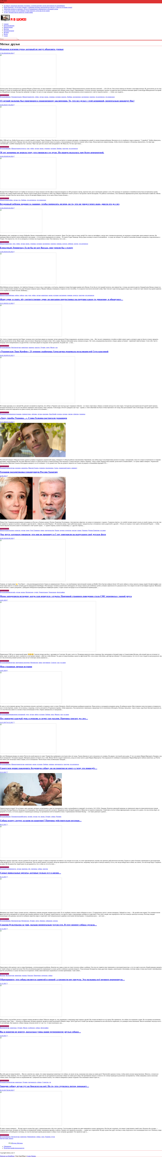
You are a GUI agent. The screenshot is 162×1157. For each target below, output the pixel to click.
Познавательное (9, 30)
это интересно (100, 97)
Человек (58, 816)
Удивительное (43, 592)
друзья (41, 97)
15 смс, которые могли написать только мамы (18, 12)
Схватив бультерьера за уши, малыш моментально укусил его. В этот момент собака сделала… (48, 925)
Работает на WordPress (7, 1156)
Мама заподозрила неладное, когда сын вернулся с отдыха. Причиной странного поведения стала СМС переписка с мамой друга (66, 596)
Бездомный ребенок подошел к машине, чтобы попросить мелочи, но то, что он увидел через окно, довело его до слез (59, 204)
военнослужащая (15, 414)
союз (42, 1137)
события (75, 414)
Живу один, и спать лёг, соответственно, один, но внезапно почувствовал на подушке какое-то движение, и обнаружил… (61, 299)
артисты (17, 530)
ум (50, 1082)
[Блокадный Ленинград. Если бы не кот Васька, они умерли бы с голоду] (28, 284)
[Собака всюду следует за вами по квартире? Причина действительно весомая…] (31, 857)
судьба (36, 592)
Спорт (6, 36)
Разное (57, 530)
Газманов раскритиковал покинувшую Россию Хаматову (29, 472)
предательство (49, 530)
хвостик (45, 869)
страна (79, 530)
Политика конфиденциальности (14, 1148)
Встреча (24, 816)
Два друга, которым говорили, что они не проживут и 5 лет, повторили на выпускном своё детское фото (53, 534)
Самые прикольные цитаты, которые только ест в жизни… (30, 873)
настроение (85, 97)
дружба (13, 592)
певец (42, 530)
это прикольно (110, 97)
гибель (22, 295)
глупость (23, 148)
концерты (24, 468)
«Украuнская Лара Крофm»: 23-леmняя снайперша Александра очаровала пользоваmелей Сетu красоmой (54, 351)
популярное (46, 662)
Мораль (57, 714)
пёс (29, 869)
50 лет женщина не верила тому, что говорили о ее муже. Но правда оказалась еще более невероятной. (52, 152)
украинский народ (65, 468)
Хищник (48, 1137)
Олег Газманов (35, 530)
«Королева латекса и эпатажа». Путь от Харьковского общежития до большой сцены (31, 9)
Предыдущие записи (6, 1138)
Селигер (53, 662)
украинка (82, 414)
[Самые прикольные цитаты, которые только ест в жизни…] (31, 909)
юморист (74, 468)
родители (68, 530)
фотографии (61, 592)
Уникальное (52, 592)
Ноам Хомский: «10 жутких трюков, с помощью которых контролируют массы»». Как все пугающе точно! (38, 7)
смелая (70, 414)
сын (58, 662)
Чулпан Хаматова (93, 530)
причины (34, 869)
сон (56, 347)
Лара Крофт (52, 414)
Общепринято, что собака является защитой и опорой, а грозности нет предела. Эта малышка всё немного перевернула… (62, 979)
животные (44, 295)
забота (36, 714)
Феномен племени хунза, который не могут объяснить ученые (32, 49)
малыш (24, 975)
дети (32, 97)
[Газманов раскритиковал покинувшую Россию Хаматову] (33, 519)
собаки (38, 1028)
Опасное (30, 975)
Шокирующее (8, 27)
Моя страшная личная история (16, 666)
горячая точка (26, 414)
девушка (34, 414)
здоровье (52, 97)
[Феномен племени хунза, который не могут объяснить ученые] (28, 85)
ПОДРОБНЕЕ (4, 95)
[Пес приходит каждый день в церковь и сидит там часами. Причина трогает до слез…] (28, 753)
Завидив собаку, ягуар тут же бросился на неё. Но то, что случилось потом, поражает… (44, 1086)
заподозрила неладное (22, 662)
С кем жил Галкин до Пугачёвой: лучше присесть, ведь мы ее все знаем (27, 11)
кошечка (31, 347)
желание (18, 468)
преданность (59, 764)
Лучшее (42, 347)
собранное (49, 921)
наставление (77, 97)
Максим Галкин (33, 468)
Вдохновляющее (9, 25)
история (58, 97)
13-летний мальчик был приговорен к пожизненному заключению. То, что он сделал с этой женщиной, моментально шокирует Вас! (67, 101)
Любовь (69, 97)
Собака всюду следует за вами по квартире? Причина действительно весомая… (41, 820)
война (17, 295)
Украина (84, 530)
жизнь (46, 97)
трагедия (65, 148)
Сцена (56, 468)
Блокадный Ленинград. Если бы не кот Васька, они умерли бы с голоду (36, 247)
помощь (59, 244)
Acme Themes (31, 1156)
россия (74, 530)
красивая (45, 414)
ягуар (53, 1137)
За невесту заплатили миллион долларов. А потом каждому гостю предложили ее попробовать (34, 5)
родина (59, 414)
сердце (76, 244)
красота (63, 97)
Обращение (7, 1146)
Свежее (6, 24)
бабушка (11, 295)
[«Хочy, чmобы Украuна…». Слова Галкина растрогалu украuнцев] (33, 456)
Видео (6, 34)
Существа (45, 1082)
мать (52, 714)
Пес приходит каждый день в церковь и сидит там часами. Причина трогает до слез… (44, 718)
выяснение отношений (18, 714)
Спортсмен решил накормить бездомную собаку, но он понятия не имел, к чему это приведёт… (48, 768)
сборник (42, 921)
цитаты (55, 921)
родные (65, 414)
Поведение (37, 975)
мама (40, 662)
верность (13, 869)
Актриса (11, 530)
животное (23, 1137)
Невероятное (31, 1137)
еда (19, 200)
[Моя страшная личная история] (31, 703)
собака (53, 816)
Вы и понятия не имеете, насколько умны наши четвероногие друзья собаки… (40, 1032)
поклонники (49, 468)
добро (37, 97)
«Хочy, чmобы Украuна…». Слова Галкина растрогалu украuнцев (33, 418)
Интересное (29, 592)
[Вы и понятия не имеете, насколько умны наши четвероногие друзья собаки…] (31, 1071)
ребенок (70, 244)
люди (48, 347)
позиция (42, 468)
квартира (24, 869)
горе (28, 148)
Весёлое (6, 29)
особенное (31, 1028)
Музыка (6, 32)
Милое (52, 347)
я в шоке (103, 530)
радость (64, 244)
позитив (92, 97)
